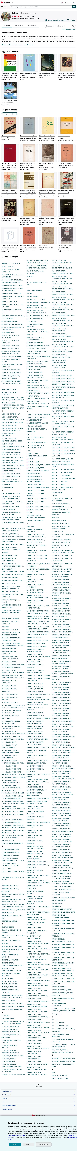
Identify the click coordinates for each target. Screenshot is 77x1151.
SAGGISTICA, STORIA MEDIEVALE (63, 379)
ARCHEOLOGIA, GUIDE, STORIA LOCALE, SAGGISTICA (12, 289)
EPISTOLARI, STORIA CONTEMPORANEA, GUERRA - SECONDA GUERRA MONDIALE (12, 565)
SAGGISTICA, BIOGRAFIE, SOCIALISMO (35, 602)
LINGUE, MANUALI (8, 913)
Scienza (54, 496)
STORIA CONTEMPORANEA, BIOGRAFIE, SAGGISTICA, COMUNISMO (61, 605)
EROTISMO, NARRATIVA (10, 591)
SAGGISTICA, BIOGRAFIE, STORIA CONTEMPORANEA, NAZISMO (38, 622)
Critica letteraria (7, 487)
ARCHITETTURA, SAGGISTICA (12, 310)
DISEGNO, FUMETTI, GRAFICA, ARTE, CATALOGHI (12, 503)
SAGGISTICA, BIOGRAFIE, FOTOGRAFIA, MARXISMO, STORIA (36, 591)
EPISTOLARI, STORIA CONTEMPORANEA (9, 560)
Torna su (38, 1086)
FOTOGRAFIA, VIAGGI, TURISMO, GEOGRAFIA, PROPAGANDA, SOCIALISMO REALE (13, 821)
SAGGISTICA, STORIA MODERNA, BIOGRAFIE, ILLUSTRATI (63, 407)
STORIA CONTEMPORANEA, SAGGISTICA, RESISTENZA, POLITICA (61, 809)
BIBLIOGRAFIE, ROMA (9, 389)
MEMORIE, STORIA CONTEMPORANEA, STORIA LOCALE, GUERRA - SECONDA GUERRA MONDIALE (12, 969)
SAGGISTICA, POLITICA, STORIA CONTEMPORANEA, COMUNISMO (38, 882)
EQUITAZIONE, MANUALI (10, 577)
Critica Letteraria (7, 484)
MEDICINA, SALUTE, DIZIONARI (12, 946)
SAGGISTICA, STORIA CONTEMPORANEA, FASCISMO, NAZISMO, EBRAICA (37, 1005)
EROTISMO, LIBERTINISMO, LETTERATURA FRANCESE (11, 587)
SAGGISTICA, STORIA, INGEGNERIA (63, 451)
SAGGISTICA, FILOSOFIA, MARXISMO (35, 709)
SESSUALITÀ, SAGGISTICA (60, 504)
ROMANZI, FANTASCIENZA (35, 484)
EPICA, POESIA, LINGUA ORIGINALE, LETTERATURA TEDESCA (11, 548)
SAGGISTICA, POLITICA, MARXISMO (35, 842)
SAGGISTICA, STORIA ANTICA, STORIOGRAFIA (37, 932)
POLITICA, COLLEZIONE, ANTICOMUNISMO (35, 339)
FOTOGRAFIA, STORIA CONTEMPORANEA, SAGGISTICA (13, 762)
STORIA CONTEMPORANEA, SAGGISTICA (61, 678)
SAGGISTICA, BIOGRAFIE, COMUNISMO (35, 581)
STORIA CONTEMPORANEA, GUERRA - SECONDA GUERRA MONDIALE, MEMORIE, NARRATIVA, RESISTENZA (62, 631)
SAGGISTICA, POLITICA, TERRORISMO (35, 887)
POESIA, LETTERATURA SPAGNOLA (35, 325)
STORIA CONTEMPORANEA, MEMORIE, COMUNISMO (61, 636)
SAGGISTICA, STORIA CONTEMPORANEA (34, 937)
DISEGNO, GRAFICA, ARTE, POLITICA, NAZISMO (11, 508)
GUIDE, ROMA (6, 868)
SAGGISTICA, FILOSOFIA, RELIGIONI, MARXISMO (35, 743)
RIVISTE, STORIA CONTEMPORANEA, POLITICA (37, 455)
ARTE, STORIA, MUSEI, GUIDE (12, 356)
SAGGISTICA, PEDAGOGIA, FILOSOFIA (35, 813)
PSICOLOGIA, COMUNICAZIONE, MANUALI (37, 408)
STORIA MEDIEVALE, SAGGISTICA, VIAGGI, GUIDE (63, 935)
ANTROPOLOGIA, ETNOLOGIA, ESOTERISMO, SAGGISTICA (12, 281)
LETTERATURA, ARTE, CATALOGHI (13, 910)
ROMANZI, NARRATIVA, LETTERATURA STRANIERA (36, 516)
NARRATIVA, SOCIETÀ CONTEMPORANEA (9, 1060)
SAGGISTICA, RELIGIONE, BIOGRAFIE (35, 892)
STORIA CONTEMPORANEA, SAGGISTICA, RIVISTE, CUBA (61, 814)
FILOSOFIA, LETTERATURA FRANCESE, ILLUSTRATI (11, 634)
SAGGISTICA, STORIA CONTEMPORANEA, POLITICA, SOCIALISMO (62, 282)
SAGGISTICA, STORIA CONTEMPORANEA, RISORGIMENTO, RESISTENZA (62, 330)
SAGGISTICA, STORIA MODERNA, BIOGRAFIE (63, 402)
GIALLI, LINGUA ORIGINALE (11, 852)
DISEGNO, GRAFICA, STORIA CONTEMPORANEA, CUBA (11, 518)
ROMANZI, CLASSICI (33, 473)
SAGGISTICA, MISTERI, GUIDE (36, 790)
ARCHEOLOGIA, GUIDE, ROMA (12, 285)
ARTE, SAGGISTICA (8, 332)
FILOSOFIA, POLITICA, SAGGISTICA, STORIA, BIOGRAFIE (13, 671)
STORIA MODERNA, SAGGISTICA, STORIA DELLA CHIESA (63, 964)
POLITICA (30, 335)
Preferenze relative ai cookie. (16, 1135)
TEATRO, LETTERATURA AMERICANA (60, 1035)
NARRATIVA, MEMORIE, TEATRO (13, 1056)
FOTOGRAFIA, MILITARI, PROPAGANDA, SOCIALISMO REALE (13, 733)
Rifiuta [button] (28, 1144)
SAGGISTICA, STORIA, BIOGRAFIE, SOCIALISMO (63, 443)
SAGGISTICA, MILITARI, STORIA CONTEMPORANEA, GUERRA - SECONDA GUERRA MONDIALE (37, 781)
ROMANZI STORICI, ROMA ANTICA (38, 465)
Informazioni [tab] (19, 26)
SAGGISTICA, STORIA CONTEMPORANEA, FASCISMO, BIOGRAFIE (37, 1000)
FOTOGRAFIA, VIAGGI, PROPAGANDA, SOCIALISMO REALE (13, 807)
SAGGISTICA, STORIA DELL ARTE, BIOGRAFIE (63, 372)
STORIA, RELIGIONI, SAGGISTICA (63, 979)
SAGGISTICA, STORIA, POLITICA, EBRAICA (63, 465)
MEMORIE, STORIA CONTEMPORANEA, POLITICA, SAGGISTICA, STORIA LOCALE (12, 964)
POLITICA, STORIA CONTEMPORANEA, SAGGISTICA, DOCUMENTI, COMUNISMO (38, 397)
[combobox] (41, 6)
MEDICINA (5, 943)
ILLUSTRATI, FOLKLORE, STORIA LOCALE (13, 879)
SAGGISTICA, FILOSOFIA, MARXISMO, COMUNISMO (35, 714)
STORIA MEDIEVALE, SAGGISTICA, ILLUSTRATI (63, 930)
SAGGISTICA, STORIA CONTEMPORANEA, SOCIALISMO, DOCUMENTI (63, 345)
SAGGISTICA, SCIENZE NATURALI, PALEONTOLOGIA (38, 913)
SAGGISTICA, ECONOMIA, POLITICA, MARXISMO (35, 671)
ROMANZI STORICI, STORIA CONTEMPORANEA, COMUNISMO (38, 469)
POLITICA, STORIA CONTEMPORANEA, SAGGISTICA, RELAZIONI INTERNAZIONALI (38, 402)
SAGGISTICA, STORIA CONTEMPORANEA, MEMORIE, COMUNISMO (37, 1063)
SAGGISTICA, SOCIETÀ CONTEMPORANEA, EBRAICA (36, 918)
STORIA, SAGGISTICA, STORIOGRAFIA (59, 1004)
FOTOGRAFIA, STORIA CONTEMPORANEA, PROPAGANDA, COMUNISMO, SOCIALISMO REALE (11, 757)
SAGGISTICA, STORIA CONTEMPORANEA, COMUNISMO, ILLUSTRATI (38, 974)
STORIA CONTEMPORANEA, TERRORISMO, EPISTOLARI (61, 877)
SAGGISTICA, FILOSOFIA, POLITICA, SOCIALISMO (35, 733)
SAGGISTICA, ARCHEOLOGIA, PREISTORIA (36, 546)
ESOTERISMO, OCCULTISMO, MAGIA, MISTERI (12, 606)
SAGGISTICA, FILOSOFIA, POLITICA (38, 718)
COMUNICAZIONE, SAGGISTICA (12, 457)
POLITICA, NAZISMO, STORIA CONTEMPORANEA (37, 368)
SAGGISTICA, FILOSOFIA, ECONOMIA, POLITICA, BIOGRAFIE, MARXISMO (38, 693)
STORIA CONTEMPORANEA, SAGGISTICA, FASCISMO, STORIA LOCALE (63, 746)
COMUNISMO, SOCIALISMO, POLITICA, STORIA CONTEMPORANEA (11, 470)
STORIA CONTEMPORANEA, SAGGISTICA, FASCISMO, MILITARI (63, 736)
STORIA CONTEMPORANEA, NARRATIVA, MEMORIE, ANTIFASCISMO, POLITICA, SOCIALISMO (61, 657)
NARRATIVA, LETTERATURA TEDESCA (11, 1041)
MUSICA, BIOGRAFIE (8, 1000)
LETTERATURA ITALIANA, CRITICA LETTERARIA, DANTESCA (13, 900)
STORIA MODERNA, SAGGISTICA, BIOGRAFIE (63, 948)
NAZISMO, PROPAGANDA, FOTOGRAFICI (35, 272)
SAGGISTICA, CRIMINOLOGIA (36, 646)
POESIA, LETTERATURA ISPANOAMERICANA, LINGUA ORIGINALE (36, 312)
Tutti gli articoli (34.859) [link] (10, 114)
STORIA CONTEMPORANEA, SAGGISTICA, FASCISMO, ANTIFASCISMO (61, 709)
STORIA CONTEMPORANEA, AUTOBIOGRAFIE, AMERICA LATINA (61, 584)
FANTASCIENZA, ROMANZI (10, 618)
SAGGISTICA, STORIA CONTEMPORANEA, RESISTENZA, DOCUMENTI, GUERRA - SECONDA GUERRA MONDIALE (63, 309)
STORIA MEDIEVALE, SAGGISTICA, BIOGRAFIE (63, 924)
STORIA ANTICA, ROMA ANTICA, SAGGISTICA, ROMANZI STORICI (63, 551)
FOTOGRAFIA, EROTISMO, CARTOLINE (11, 717)
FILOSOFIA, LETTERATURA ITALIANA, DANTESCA (11, 639)
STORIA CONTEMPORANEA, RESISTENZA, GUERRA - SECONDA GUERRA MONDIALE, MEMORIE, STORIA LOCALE (63, 673)
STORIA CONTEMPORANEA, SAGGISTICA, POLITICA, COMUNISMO (61, 788)
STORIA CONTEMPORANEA (61, 579)
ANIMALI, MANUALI (8, 266)
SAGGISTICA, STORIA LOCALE (62, 376)
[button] (73, 26)
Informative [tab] (32, 26)
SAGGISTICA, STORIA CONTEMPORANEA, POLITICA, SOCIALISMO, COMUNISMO (62, 288)
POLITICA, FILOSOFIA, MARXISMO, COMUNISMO (38, 357)
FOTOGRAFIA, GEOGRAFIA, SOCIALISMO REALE (11, 722)
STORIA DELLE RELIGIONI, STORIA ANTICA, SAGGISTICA (63, 899)
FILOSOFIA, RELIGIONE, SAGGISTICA (9, 682)
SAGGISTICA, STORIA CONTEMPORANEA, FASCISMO (37, 989)
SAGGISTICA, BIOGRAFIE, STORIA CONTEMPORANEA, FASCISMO (38, 612)
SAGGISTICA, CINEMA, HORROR (37, 640)
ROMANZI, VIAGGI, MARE (35, 520)
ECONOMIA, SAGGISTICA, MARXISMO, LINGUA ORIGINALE (12, 535)
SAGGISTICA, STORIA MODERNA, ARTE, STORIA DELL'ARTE (63, 396)
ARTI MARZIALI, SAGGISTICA (11, 370)
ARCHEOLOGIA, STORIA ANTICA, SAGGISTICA (13, 297)
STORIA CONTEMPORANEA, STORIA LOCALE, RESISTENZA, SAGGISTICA (62, 867)
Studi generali (56, 1014)
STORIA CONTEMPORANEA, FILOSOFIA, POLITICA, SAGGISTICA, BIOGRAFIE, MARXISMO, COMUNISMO (61, 620)
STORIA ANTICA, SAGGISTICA (62, 555)
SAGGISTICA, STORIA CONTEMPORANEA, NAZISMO (62, 267)
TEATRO (55, 1020)
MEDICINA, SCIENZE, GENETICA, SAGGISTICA (12, 951)
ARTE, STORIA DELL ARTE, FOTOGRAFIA (11, 336)
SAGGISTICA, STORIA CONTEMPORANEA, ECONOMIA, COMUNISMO (38, 979)
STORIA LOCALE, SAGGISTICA (62, 909)
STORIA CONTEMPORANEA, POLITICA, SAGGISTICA (61, 662)
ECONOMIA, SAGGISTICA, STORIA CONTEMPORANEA (13, 540)
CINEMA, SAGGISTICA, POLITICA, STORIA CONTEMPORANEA (13, 429)
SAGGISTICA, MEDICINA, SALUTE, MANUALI (38, 775)
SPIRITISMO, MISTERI (59, 520)
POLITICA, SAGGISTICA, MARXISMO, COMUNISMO (35, 376)
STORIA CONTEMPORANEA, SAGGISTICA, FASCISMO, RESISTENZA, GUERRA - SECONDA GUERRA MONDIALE (63, 741)
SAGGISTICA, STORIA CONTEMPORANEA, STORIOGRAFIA (59, 361)
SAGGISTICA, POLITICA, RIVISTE (37, 862)
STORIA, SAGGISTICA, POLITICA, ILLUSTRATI (63, 994)
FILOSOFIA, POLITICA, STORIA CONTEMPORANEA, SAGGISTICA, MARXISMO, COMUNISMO (13, 676)
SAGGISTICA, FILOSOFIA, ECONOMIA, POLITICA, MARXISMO (38, 698)
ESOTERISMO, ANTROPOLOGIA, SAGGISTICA (13, 596)
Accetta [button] (14, 1144)
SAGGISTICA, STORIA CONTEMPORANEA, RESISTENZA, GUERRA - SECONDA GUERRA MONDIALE (63, 314)
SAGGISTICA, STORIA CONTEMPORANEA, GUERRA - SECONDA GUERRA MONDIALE (37, 1037)
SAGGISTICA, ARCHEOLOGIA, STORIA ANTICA (36, 551)
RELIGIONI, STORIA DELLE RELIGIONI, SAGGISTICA (35, 446)
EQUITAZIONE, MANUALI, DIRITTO (13, 580)
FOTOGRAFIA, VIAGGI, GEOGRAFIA (13, 777)
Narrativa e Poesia (8, 1018)
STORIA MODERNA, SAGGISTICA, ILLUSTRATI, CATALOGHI (63, 954)
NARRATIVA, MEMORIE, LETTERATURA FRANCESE (10, 1052)
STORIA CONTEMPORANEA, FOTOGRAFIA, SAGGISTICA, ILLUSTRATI (61, 625)
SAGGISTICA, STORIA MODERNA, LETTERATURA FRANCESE (63, 423)
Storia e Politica (57, 903)
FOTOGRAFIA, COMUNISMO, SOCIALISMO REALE (11, 712)
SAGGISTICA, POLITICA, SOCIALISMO (35, 871)
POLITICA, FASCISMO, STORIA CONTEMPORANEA (37, 352)
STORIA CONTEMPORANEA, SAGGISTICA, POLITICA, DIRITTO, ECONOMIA (63, 793)
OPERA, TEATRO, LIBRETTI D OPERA (36, 283)
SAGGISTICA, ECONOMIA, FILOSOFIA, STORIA (35, 661)
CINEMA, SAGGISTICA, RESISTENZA (9, 435)
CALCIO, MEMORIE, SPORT (11, 414)
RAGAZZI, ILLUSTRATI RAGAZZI (37, 423)
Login (69, 2)
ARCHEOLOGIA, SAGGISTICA (11, 293)
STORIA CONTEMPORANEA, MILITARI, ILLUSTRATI (61, 646)
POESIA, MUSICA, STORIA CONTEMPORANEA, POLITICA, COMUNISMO (37, 330)
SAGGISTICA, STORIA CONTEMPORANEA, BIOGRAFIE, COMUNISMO (37, 953)
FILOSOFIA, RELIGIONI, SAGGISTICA (9, 690)
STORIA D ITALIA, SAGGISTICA (62, 886)
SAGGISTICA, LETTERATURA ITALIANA (36, 751)
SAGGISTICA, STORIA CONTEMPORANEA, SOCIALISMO (63, 340)
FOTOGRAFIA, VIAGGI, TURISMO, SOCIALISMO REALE (13, 831)
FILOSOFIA (5, 627)
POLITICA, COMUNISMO (35, 343)
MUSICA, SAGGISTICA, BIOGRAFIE (13, 1006)
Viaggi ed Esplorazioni (59, 1075)
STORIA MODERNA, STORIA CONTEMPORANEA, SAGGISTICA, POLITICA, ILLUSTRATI (63, 969)
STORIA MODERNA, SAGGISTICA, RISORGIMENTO (63, 959)
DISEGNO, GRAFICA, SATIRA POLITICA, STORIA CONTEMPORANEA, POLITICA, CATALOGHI (12, 513)
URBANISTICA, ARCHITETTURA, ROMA (62, 1065)
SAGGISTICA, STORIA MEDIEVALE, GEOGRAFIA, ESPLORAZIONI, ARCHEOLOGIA (63, 383)
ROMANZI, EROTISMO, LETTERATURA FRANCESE (35, 480)
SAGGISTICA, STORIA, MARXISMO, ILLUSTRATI (63, 455)
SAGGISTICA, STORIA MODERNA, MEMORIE (63, 428)
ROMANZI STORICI (33, 462)
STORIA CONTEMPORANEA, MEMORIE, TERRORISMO (61, 641)
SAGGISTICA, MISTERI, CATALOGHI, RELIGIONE (35, 786)
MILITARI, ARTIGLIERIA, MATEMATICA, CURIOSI (9, 983)
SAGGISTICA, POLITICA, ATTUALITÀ (35, 826)
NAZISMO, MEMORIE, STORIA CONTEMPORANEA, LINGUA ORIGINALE (37, 267)
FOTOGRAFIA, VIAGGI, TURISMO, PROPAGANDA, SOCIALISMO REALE (13, 826)
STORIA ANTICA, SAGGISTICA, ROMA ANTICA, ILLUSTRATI (62, 570)
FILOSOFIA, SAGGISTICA (10, 694)
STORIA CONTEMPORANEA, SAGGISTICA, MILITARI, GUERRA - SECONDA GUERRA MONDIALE (63, 767)
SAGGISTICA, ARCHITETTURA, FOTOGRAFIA (37, 560)
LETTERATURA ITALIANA (10, 886)
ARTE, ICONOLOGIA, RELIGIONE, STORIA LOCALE (13, 328)
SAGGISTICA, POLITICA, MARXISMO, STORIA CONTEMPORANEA (35, 858)
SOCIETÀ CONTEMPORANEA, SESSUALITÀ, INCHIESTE (62, 508)
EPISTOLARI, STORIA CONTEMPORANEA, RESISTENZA (13, 570)
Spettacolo (55, 517)
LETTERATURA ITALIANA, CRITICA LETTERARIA (13, 895)
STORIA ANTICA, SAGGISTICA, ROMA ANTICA (62, 565)
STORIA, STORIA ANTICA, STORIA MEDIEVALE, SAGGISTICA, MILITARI (63, 1010)
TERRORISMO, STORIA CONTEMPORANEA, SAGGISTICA (63, 1051)
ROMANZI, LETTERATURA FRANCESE (35, 494)
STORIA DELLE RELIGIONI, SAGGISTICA (60, 894)
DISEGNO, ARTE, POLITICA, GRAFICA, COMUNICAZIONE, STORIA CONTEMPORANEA (11, 497)
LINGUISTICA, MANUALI (9, 921)
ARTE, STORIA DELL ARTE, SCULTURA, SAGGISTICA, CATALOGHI (11, 352)
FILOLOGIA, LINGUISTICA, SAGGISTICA (10, 622)
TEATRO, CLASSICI (58, 1023)
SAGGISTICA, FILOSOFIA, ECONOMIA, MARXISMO (35, 688)
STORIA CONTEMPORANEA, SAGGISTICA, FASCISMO (61, 704)
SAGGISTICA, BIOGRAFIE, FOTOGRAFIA (35, 586)
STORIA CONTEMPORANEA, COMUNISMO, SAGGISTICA (61, 610)
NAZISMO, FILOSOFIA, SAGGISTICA (13, 1074)
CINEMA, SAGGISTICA (9, 425)
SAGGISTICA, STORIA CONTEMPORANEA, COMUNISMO (38, 963)
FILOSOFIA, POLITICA (9, 662)
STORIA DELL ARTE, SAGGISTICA (63, 889)
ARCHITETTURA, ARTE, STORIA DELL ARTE (12, 306)
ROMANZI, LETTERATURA (35, 490)
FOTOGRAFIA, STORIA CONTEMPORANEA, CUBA (10, 751)
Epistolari (5, 552)
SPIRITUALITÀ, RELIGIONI (60, 523)
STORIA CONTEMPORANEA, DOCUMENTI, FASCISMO (61, 615)
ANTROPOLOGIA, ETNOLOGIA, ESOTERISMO (12, 276)
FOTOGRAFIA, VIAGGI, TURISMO (13, 812)
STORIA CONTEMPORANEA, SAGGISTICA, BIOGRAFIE (61, 683)
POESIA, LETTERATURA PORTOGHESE (35, 320)
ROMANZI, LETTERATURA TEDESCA (35, 511)
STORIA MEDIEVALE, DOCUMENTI (63, 912)
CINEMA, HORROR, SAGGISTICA (12, 422)
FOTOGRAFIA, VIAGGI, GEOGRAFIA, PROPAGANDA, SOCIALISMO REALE (11, 781)
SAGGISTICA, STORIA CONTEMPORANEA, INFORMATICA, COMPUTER (36, 1042)
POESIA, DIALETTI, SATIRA (36, 299)
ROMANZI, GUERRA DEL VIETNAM (38, 487)
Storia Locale (56, 906)
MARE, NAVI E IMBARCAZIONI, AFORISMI (12, 931)
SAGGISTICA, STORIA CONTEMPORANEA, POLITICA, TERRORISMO (62, 293)
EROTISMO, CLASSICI (9, 583)
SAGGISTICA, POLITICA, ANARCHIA (38, 822)
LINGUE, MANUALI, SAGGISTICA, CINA (12, 917)
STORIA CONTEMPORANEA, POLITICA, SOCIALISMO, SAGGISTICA (61, 667)
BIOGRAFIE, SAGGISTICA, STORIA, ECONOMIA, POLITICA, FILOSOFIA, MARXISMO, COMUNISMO (13, 399)
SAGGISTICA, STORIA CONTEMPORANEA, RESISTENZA (63, 298)
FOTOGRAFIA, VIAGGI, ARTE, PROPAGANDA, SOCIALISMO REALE (13, 773)
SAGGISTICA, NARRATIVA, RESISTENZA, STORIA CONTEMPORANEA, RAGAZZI (36, 807)
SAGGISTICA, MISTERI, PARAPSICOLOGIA (34, 794)
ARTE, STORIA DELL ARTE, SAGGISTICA (11, 342)
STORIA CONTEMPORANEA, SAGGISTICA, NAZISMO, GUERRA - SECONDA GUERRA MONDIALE (63, 778)
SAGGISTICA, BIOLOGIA (34, 637)
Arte (3, 313)
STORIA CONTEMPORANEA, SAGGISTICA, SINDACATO (61, 819)
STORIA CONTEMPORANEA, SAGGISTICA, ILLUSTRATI (61, 757)
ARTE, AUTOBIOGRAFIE (10, 321)
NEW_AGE (30, 276)
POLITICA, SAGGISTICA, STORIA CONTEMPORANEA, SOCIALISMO (38, 387)
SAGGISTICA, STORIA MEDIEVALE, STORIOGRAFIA (63, 388)
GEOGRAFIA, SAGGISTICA (10, 849)
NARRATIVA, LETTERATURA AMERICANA (11, 1036)
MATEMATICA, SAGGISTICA (11, 940)
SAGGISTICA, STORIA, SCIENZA (62, 472)
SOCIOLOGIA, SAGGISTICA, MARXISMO (61, 513)
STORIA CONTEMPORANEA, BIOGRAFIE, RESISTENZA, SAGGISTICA (61, 599)
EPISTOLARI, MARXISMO (10, 555)
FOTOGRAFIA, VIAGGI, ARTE (11, 769)
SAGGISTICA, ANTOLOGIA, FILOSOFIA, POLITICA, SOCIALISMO (36, 541)
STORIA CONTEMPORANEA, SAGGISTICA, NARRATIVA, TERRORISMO (61, 772)
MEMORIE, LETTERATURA (10, 960)
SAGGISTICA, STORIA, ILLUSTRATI (63, 448)
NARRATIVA (5, 1015)
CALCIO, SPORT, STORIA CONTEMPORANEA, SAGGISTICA (13, 418)
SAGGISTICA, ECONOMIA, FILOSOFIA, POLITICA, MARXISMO (38, 655)
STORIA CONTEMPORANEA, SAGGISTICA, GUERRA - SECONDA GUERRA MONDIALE (63, 751)
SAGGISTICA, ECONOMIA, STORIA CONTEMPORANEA (38, 679)
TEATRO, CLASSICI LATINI (60, 1026)
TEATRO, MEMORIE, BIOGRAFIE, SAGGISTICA (63, 1040)
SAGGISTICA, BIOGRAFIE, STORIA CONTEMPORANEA (38, 607)
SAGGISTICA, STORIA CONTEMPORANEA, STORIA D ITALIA (62, 351)
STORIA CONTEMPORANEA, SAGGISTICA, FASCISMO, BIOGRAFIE (61, 715)
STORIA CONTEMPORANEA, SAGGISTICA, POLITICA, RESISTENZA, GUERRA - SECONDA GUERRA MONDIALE (63, 798)
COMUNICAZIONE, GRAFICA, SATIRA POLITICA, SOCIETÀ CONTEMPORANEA (11, 453)
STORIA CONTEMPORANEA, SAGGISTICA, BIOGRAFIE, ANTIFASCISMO (61, 688)
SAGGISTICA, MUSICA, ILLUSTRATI (38, 798)
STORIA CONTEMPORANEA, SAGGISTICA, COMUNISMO (61, 694)
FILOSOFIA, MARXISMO (9, 648)
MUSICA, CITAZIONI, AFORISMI (12, 1003)
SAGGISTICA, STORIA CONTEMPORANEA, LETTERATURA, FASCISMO (36, 1058)
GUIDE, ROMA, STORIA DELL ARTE (13, 871)
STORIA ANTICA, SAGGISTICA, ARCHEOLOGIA (62, 560)
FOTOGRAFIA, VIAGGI (9, 766)
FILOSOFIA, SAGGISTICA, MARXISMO (10, 698)
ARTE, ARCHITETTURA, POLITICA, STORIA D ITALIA (13, 317)
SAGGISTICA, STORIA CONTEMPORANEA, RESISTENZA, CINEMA (63, 303)
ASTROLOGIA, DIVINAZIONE (11, 373)
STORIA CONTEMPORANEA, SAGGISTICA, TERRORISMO (61, 846)
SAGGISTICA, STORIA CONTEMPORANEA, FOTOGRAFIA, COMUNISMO (38, 1026)
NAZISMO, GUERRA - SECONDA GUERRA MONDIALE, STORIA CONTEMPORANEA (37, 262)
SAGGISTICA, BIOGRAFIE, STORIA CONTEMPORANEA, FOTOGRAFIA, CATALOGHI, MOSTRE (38, 617)
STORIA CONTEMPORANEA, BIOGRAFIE (61, 594)
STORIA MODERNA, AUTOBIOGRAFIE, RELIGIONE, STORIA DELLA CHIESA (62, 940)
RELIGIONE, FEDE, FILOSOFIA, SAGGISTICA (37, 430)
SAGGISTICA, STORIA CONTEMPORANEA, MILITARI (36, 1068)
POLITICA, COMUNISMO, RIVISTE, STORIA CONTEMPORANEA (38, 347)
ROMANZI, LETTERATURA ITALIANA (35, 503)
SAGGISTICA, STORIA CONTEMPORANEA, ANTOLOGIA (38, 942)
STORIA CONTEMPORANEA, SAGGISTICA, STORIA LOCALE (62, 840)
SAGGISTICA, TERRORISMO (61, 475)
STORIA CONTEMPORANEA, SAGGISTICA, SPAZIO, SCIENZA (62, 830)
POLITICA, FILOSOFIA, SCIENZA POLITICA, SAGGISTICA (37, 363)
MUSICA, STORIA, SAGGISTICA (12, 1009)
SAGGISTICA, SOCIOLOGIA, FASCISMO (36, 924)
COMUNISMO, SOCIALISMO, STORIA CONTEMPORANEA (11, 475)
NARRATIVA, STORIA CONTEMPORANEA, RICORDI (11, 1065)
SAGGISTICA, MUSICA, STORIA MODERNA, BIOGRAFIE (37, 802)
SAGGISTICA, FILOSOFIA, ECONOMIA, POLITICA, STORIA (37, 703)
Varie (53, 1072)
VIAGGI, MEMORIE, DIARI (60, 1078)
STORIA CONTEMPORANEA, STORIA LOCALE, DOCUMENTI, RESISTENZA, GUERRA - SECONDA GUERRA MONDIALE (63, 861)
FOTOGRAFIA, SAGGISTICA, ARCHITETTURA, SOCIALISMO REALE (12, 738)
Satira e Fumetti (57, 493)
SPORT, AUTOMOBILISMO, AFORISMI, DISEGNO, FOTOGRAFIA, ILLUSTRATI (61, 527)
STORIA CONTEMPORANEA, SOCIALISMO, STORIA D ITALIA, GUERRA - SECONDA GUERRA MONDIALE (62, 856)
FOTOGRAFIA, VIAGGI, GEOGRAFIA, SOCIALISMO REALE (13, 792)
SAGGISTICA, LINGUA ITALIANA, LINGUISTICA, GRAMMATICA (37, 762)
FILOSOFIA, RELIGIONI (9, 686)
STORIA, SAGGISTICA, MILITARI (62, 990)
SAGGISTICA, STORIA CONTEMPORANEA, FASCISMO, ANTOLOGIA (37, 995)
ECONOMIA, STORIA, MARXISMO (13, 544)
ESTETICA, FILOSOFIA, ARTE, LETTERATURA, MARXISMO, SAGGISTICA (11, 611)
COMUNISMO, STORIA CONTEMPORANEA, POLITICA (12, 480)
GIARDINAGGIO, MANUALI (10, 855)
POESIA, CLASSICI (32, 296)
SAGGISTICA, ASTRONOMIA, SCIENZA (36, 575)
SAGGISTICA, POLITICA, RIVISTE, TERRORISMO (38, 866)
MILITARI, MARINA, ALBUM (10, 987)
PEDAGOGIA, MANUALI (34, 290)
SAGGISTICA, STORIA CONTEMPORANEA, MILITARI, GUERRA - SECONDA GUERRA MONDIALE (62, 262)
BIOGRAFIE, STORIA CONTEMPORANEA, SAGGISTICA (13, 404)
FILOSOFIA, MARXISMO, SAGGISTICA (10, 652)
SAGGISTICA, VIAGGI (58, 484)
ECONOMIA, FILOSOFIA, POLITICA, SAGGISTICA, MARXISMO (13, 530)
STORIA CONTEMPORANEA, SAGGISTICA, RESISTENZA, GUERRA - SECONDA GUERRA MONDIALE (62, 804)
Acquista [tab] (7, 26)
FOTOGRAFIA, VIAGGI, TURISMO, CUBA (13, 816)
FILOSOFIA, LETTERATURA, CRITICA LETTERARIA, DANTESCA (13, 644)
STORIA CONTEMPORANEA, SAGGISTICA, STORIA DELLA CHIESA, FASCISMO (61, 835)
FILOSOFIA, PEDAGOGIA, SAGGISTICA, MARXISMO (10, 658)
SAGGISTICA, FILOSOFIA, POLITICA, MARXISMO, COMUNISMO (35, 727)
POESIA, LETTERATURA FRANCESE (38, 302)
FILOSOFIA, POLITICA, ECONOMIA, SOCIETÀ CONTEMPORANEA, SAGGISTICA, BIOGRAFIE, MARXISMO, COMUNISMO (13, 666)
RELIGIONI (30, 434)
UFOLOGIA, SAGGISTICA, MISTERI (63, 1061)
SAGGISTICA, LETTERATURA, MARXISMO (36, 757)
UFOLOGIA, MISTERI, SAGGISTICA (63, 1058)
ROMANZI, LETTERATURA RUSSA (38, 507)
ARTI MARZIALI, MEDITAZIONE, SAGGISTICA (12, 366)
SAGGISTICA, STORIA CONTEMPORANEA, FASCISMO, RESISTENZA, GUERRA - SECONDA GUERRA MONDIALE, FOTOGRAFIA (38, 1016)
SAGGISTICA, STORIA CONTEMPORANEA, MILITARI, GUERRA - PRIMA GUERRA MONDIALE (37, 1073)
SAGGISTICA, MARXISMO (35, 766)
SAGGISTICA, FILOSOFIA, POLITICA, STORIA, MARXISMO (37, 738)
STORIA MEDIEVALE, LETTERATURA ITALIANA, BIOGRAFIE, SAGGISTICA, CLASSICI (63, 916)
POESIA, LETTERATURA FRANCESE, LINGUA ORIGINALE (37, 306)
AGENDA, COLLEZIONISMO (11, 263)
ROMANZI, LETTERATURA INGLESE (38, 499)
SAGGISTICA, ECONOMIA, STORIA (38, 675)
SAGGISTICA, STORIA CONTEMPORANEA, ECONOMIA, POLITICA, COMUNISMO (38, 984)
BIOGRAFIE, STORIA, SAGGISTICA (13, 408)
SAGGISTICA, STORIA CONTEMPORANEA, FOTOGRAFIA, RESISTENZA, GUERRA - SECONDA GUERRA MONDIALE (38, 1031)
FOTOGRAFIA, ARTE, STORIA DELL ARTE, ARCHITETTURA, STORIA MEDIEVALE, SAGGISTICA (13, 706)
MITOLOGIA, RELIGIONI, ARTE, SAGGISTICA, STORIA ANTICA (12, 996)
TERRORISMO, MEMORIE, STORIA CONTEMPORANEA (63, 1046)
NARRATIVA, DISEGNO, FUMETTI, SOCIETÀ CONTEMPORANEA (13, 1022)
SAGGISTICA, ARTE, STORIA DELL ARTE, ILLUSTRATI (38, 570)
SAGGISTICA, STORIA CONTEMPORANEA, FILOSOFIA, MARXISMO (37, 1021)
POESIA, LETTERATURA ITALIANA (38, 316)
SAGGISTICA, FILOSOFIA (35, 684)
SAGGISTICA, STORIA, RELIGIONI (63, 469)
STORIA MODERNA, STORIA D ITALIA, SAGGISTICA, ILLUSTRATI (63, 974)
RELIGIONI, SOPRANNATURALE (37, 442)
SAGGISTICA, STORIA (34, 928)
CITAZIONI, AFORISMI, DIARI (11, 449)
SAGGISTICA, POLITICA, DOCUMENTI (35, 837)
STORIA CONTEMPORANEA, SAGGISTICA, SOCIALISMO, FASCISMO (61, 825)
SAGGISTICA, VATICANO (60, 481)
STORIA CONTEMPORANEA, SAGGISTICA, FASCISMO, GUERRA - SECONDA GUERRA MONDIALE (63, 720)
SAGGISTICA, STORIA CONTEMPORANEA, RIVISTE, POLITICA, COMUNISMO (61, 335)
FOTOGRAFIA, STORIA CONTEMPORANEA (9, 746)
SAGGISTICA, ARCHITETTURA (37, 555)
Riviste (29, 451)
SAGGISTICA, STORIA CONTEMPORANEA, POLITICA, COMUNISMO (62, 272)
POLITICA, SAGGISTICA (34, 372)
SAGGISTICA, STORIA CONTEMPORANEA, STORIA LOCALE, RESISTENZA (61, 356)
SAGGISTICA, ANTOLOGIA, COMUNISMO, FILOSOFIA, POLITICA (36, 536)
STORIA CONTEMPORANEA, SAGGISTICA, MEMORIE (61, 762)
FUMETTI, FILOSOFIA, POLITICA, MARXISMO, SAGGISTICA (13, 837)
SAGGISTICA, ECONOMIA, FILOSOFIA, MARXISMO (35, 650)
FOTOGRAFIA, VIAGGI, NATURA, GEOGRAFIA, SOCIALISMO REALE (13, 802)
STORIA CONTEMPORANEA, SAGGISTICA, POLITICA (61, 783)
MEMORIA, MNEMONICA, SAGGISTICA (10, 956)
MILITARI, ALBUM (7, 979)
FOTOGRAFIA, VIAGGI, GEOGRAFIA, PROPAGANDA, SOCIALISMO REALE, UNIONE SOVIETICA (11, 786)
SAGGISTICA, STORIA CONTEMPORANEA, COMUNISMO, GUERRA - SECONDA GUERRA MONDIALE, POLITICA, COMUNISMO (38, 968)
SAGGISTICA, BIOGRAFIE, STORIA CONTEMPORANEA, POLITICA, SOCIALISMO (38, 633)
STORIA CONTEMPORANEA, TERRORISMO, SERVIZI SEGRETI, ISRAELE (63, 882)
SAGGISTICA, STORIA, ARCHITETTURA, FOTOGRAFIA (62, 438)
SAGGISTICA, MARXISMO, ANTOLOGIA (35, 770)
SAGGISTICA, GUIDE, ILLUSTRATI (38, 747)
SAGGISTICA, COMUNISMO (36, 643)
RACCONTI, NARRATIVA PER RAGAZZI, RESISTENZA (36, 419)
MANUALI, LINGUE (8, 927)
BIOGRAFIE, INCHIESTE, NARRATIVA (9, 393)
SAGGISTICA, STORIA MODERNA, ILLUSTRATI (63, 417)
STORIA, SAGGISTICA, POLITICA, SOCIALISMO (63, 999)
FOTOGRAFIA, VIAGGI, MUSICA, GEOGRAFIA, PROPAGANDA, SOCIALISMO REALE (12, 797)
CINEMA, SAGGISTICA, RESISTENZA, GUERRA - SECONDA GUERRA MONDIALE (13, 440)
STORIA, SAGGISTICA (59, 987)
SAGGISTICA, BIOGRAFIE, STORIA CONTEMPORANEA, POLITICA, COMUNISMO (38, 628)
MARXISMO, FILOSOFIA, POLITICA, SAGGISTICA (13, 936)
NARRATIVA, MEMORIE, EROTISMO (9, 1046)
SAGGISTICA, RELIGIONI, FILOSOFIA (35, 903)
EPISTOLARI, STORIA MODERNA (12, 574)
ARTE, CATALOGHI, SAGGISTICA (12, 324)
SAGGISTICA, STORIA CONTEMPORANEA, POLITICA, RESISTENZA (62, 277)
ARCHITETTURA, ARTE (9, 302)
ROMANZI (30, 459)
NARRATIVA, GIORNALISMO (11, 1027)
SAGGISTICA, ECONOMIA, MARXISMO (35, 666)
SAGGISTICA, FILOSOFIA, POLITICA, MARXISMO (35, 722)
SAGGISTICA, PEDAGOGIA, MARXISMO (35, 818)
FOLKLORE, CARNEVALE (10, 702)
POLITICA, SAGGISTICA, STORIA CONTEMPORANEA (37, 381)
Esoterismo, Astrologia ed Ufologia (10, 601)
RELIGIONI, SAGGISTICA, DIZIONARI (35, 438)
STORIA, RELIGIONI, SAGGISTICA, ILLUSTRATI (63, 983)
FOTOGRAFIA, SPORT (9, 742)
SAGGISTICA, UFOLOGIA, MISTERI (63, 478)
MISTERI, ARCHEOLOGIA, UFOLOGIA (10, 991)
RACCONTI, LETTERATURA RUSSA (38, 415)
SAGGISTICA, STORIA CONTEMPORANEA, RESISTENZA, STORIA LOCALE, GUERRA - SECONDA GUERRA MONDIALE (63, 324)
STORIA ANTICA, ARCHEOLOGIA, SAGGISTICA (63, 536)
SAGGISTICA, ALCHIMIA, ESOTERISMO (35, 530)
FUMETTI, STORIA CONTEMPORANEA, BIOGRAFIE (12, 842)
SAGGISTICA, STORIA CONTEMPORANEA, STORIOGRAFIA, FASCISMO (61, 366)
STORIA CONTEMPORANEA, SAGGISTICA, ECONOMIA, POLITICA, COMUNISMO (61, 699)
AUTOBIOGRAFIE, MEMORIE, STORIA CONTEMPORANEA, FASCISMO (11, 382)
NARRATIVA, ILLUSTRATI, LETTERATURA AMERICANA (11, 1031)
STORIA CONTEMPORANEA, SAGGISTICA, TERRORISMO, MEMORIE (61, 851)
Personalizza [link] (43, 1144)
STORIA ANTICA (57, 531)
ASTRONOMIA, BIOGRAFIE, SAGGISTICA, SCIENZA (11, 377)
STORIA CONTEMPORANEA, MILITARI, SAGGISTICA (61, 652)
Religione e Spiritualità (34, 426)
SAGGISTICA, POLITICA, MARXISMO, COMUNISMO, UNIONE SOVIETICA (36, 852)
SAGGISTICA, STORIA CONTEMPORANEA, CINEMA (36, 958)
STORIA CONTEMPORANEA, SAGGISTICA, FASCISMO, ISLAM (62, 725)
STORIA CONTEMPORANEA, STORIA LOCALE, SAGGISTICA (62, 872)
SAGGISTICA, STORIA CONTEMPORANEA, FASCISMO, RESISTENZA (37, 1010)
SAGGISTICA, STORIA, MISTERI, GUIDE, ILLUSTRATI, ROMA (62, 460)
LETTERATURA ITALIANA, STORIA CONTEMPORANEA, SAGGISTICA (13, 906)
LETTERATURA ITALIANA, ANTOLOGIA (10, 890)
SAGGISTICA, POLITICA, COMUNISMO (35, 831)
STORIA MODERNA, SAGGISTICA (63, 944)
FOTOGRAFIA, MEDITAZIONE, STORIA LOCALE (12, 727)
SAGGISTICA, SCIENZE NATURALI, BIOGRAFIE (38, 908)
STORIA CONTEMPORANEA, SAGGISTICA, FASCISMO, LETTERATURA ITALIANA (61, 730)
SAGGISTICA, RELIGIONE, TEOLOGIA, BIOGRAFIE (35, 897)
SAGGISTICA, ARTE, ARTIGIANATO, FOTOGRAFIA (38, 565)
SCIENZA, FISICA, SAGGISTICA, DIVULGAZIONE (62, 500)
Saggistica (30, 526)
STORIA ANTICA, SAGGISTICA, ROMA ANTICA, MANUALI (62, 575)
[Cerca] (74, 6)
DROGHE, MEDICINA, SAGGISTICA (13, 522)
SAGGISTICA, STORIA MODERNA (63, 392)
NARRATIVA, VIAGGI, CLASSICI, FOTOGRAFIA (12, 1070)
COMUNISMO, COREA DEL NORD (13, 466)
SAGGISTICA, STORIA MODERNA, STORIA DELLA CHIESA (63, 433)
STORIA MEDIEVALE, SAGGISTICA (63, 920)
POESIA (29, 293)
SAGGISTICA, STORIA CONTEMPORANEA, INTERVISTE (38, 1047)
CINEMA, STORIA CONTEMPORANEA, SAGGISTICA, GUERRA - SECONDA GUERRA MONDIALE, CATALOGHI (13, 445)
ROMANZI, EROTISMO (34, 476)
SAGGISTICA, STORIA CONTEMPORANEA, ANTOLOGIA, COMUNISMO (38, 948)
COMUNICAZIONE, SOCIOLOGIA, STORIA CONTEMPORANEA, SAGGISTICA (13, 461)
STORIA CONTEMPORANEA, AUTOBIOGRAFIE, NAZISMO (61, 589)
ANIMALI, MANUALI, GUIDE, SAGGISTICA (11, 270)
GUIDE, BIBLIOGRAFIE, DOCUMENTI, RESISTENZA (11, 864)
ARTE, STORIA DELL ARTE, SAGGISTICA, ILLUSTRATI (11, 347)
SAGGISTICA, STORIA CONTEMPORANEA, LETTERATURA (34, 1052)
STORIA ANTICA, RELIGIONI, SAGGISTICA (61, 546)
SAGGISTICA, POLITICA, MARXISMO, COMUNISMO (35, 847)
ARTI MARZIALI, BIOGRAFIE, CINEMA (11, 360)
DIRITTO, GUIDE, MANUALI (11, 493)
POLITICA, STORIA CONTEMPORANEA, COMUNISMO (38, 392)
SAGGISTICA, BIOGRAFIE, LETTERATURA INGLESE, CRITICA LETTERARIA (38, 596)
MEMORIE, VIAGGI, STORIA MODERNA (11, 974)
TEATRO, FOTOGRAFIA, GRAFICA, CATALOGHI (63, 1030)
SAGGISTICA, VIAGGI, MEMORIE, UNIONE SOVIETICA (62, 488)
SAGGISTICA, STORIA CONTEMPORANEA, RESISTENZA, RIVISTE (63, 319)
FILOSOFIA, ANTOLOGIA (10, 630)
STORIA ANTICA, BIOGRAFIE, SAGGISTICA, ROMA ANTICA (61, 541)
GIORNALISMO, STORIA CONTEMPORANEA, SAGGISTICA (13, 859)
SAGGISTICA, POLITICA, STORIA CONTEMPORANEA (37, 876)
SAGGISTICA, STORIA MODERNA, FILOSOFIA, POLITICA (63, 412)
